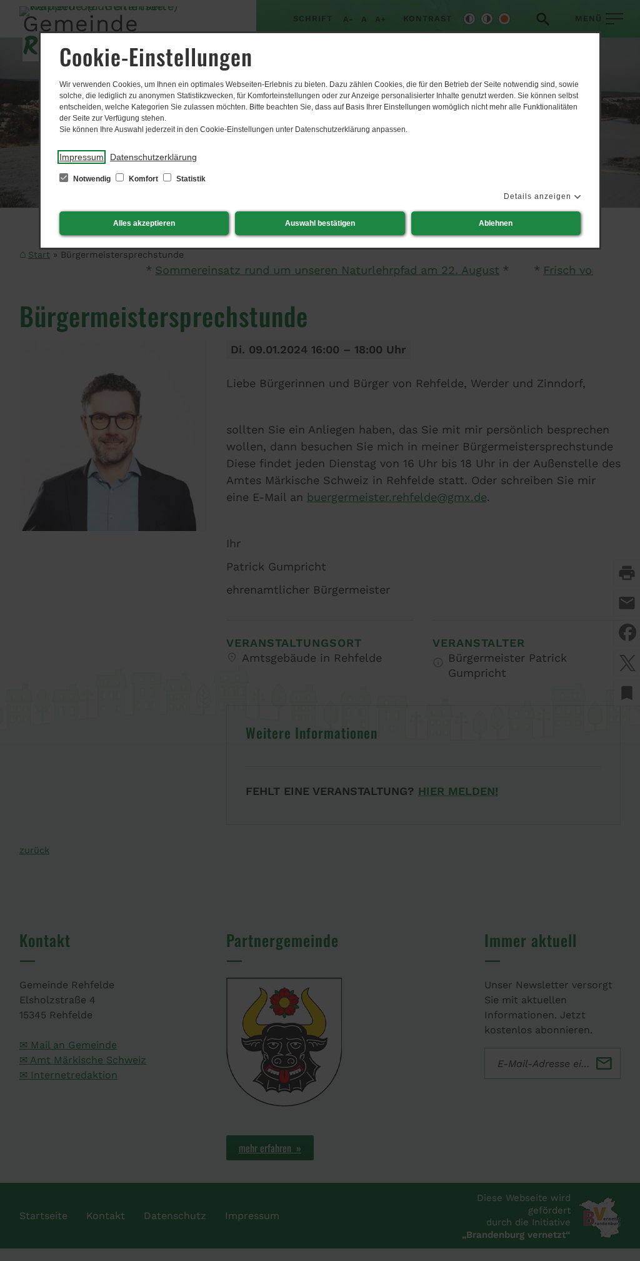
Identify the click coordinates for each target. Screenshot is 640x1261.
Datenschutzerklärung (153, 157)
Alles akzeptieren (144, 223)
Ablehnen (495, 223)
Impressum (81, 157)
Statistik (190, 179)
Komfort (143, 179)
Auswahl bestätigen (320, 223)
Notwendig (91, 179)
